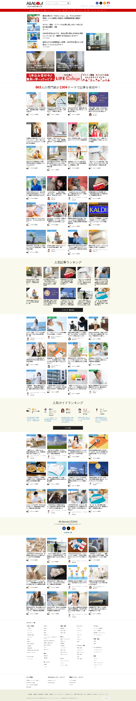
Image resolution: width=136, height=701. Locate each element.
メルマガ (92, 6)
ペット (95, 667)
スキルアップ (80, 650)
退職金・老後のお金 (48, 642)
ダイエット (79, 639)
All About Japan (51, 682)
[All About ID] (108, 3)
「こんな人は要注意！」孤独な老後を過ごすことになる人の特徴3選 (50, 419)
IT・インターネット (98, 634)
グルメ (98, 10)
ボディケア (79, 634)
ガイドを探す (107, 6)
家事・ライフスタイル (65, 639)
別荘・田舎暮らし (31, 643)
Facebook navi (72, 682)
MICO (78, 641)
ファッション (93, 10)
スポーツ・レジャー (98, 664)
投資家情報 (40, 694)
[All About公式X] (100, 3)
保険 (45, 632)
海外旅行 (46, 655)
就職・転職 (79, 647)
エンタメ (96, 658)
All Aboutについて (69, 694)
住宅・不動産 (30, 626)
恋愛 (95, 641)
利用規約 (51, 694)
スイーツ (62, 662)
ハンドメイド (63, 647)
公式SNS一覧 (99, 6)
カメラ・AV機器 (97, 630)
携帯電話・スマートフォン (99, 632)
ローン (45, 647)
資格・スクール (80, 652)
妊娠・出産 (63, 650)
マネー (41, 10)
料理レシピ (63, 641)
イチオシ (71, 684)
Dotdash (106, 698)
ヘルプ (106, 694)
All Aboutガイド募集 (30, 682)
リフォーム (29, 632)
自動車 (45, 664)
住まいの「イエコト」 (32, 652)
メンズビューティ (97, 652)
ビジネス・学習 (71, 10)
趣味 (88, 10)
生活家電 (62, 645)
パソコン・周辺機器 (98, 628)
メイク (78, 628)
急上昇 (31, 10)
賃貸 (28, 639)
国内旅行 (46, 658)
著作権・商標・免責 (78, 694)
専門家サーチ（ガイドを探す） (33, 680)
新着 (35, 10)
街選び (28, 641)
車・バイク (104, 10)
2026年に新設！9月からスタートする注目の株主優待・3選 (84, 419)
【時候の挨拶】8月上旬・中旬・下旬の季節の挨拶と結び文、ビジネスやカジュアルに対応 (101, 420)
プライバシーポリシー (59, 694)
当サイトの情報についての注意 (90, 694)
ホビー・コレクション (98, 662)
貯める (45, 628)
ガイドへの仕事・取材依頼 (32, 684)
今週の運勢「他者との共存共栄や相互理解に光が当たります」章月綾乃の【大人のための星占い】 (67, 420)
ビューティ (49, 10)
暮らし (59, 10)
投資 (45, 630)
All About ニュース (52, 680)
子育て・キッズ (64, 654)
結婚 (95, 643)
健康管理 (62, 628)
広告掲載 (46, 694)
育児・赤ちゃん (64, 652)
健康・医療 (63, 626)
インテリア (29, 637)
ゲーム (95, 660)
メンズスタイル (79, 10)
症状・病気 (63, 630)
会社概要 (30, 694)
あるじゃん (46, 649)
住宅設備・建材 (30, 634)
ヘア (78, 632)
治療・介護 (63, 632)
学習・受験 (79, 658)
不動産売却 (29, 648)
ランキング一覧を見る (68, 310)
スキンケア (79, 630)
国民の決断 (28, 687)
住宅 (38, 10)
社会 (78, 656)
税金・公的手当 (47, 645)
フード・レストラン (65, 660)
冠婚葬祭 (62, 643)
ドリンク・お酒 (64, 665)
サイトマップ (85, 6)
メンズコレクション (98, 649)
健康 (45, 10)
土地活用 (29, 645)
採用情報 (35, 694)
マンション (29, 630)
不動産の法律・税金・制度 (33, 650)
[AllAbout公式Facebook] (97, 3)
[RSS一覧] (104, 3)
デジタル (55, 10)
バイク (45, 666)
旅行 (85, 10)
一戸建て (29, 628)
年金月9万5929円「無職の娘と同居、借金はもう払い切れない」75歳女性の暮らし (33, 420)
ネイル (78, 637)
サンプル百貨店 (72, 680)
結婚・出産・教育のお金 (49, 640)
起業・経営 (79, 654)
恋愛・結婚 (64, 10)
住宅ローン (46, 634)
